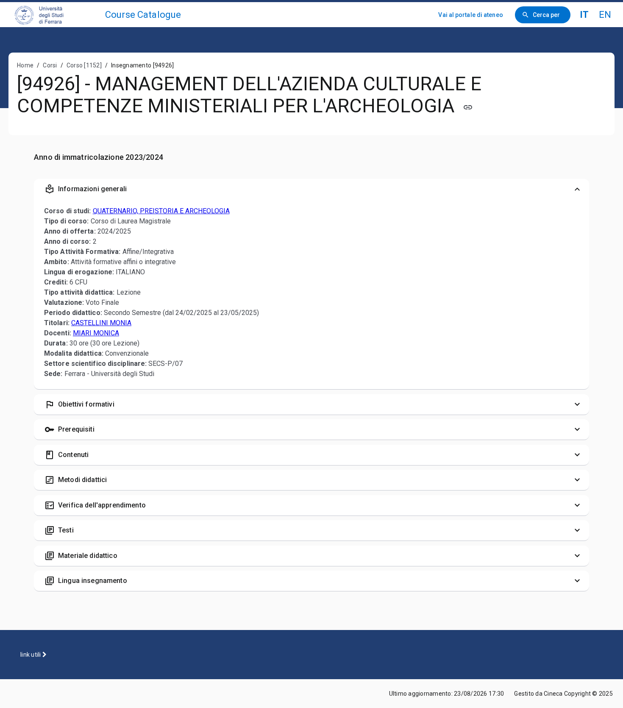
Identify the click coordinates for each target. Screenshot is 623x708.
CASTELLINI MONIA (101, 323)
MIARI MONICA (96, 333)
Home (25, 65)
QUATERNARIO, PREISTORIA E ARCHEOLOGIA (161, 211)
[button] (311, 189)
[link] (56, 14)
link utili (31, 654)
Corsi (50, 65)
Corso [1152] (84, 65)
